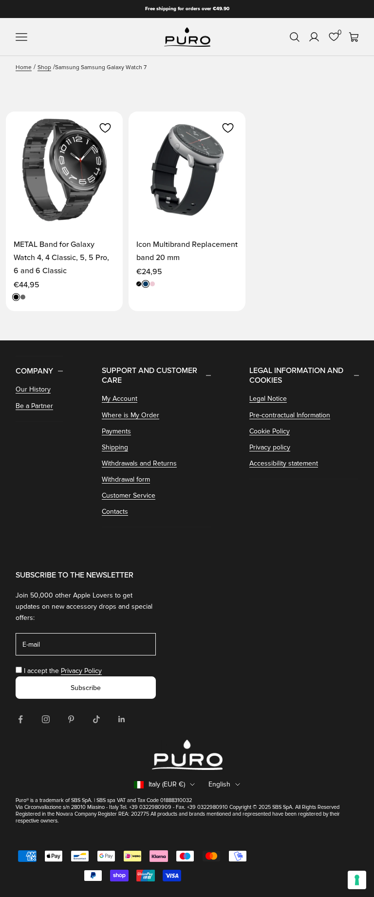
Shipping (115, 447)
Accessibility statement (283, 463)
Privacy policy (269, 447)
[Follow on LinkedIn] (122, 719)
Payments (116, 431)
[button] (105, 128)
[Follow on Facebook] (20, 719)
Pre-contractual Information (289, 415)
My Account (119, 398)
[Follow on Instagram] (46, 719)
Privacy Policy (81, 671)
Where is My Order (130, 415)
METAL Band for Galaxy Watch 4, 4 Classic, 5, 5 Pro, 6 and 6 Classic (61, 258)
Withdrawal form (126, 479)
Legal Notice (268, 398)
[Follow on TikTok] (96, 719)
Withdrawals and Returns (139, 463)
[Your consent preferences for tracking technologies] (357, 880)
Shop (44, 67)
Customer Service (128, 495)
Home (24, 67)
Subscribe (86, 688)
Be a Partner (34, 406)
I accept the (63, 671)
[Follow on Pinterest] (71, 719)
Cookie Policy (269, 431)
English (219, 784)
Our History (33, 389)
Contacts (115, 511)
